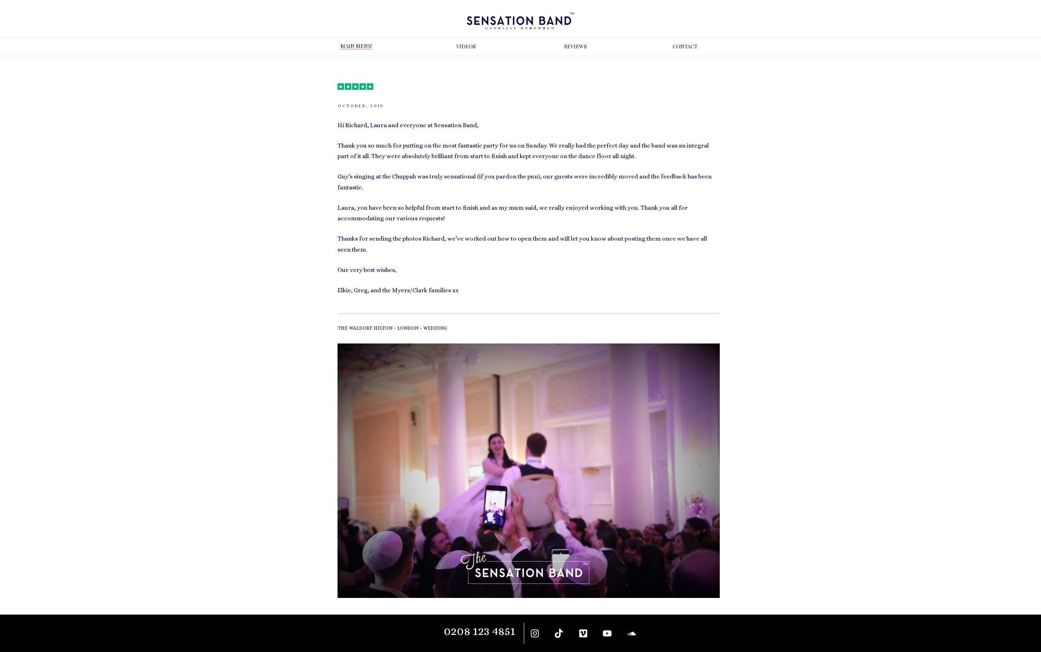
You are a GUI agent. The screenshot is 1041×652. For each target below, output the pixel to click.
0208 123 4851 (480, 631)
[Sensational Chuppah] (529, 470)
